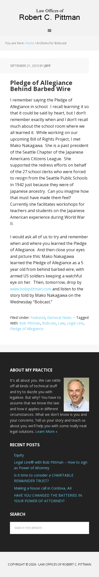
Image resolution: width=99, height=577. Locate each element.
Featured (37, 317)
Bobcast (49, 323)
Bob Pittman (29, 323)
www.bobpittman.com (30, 289)
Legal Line (75, 323)
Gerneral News (59, 317)
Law (61, 323)
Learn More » (46, 431)
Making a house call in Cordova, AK (43, 488)
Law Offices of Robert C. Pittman (49, 12)
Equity (19, 455)
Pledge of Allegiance (26, 328)
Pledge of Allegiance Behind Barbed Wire (41, 85)
